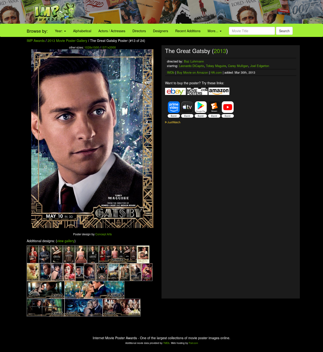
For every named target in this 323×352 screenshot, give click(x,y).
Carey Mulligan (238, 65)
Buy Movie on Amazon (192, 72)
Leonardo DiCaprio (191, 65)
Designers (160, 30)
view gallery (65, 240)
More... (213, 30)
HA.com (216, 72)
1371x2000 (108, 47)
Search (284, 30)
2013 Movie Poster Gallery (67, 40)
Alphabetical (82, 30)
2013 (220, 50)
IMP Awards (36, 40)
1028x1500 (91, 47)
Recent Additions (188, 30)
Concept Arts (103, 234)
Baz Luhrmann (194, 61)
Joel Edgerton (259, 65)
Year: (59, 30)
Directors (139, 30)
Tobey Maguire (216, 65)
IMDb (170, 72)
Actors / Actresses (111, 30)
